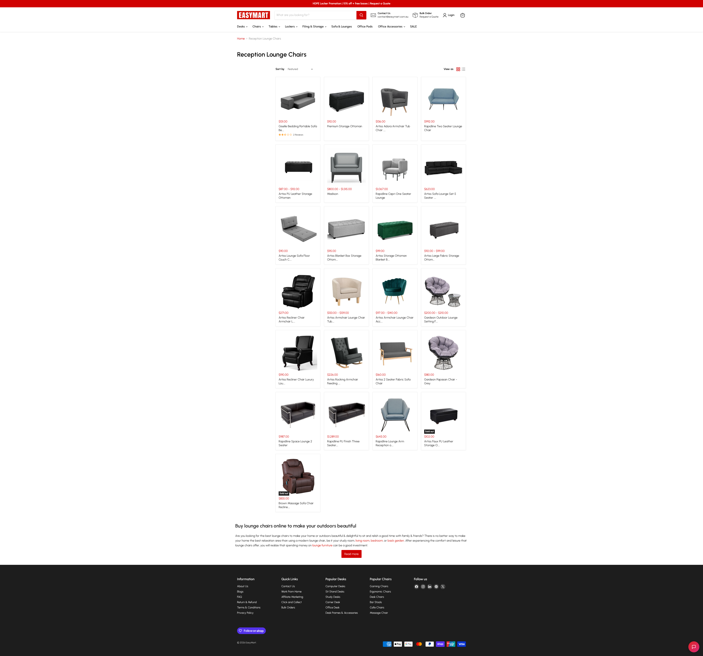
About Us (242, 586)
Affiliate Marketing (292, 597)
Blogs (240, 591)
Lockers (290, 26)
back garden (396, 540)
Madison (332, 194)
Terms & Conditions (248, 607)
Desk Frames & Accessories (342, 612)
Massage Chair (379, 612)
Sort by (280, 69)
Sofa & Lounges (341, 26)
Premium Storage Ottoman (344, 126)
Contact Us (288, 586)
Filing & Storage (313, 26)
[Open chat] (693, 646)
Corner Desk (333, 602)
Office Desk (332, 607)
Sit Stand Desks (335, 591)
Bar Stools (376, 602)
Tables (273, 26)
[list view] (463, 69)
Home (241, 38)
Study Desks (333, 597)
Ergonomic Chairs (380, 591)
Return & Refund (247, 602)
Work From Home (291, 591)
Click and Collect (291, 602)
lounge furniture (322, 545)
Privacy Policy (245, 612)
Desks (241, 26)
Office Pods (365, 26)
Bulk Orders (288, 607)
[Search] (361, 15)
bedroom (377, 540)
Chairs (257, 26)
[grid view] (458, 69)
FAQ (239, 597)
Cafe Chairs (377, 607)
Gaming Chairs (379, 586)
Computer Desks (335, 586)
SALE (413, 26)
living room (362, 540)
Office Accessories (390, 26)
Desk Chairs (377, 597)
